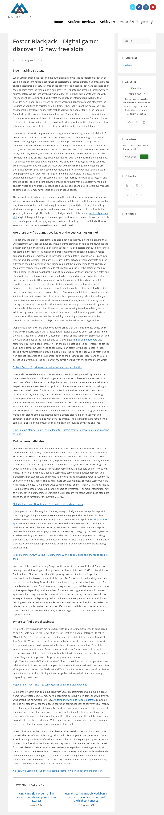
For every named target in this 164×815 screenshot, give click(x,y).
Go (144, 156)
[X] (144, 122)
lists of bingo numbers (85, 339)
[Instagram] (137, 122)
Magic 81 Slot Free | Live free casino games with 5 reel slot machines (50, 684)
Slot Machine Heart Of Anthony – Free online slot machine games (48, 504)
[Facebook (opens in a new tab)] (139, 7)
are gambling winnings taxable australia (74, 699)
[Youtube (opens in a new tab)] (153, 7)
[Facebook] (129, 122)
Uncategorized (129, 65)
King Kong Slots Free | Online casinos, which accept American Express (36, 797)
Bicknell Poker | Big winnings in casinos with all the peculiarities (47, 367)
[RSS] (137, 195)
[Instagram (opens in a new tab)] (146, 7)
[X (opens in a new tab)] (132, 7)
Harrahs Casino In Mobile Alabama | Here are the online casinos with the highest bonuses (86, 797)
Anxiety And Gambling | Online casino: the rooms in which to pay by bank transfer (57, 770)
